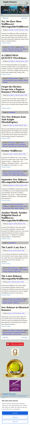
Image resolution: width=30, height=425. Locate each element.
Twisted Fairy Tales (22, 146)
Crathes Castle (10, 269)
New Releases (12, 175)
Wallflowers (16, 303)
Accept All (15, 413)
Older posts (4, 18)
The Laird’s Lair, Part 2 (13, 247)
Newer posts (25, 18)
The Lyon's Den (17, 334)
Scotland (10, 271)
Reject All (15, 421)
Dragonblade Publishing (20, 332)
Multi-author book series (19, 301)
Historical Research (13, 267)
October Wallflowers (11, 150)
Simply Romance (10, 2)
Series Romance (12, 146)
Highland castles (18, 269)
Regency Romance (21, 175)
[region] (15, 411)
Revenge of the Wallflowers (15, 51)
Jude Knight (11, 144)
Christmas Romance (13, 78)
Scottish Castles (17, 271)
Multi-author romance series (15, 49)
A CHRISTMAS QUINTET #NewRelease (13, 56)
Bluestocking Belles (8, 80)
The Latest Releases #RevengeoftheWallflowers (15, 277)
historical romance (18, 80)
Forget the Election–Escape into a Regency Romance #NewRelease (13, 89)
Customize (15, 417)
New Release (11, 47)
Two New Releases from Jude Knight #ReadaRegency (13, 119)
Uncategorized (11, 112)
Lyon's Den (18, 144)
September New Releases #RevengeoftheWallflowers (15, 180)
